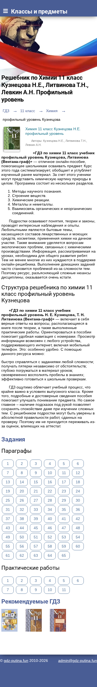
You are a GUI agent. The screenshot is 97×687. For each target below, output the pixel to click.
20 (22, 491)
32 (22, 509)
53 (64, 537)
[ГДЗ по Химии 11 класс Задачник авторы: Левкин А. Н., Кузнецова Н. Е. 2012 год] (9, 630)
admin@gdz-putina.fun (77, 660)
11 (64, 473)
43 (8, 528)
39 (36, 519)
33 (36, 509)
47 (64, 528)
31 (8, 509)
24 (78, 491)
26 (22, 500)
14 (22, 482)
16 (50, 482)
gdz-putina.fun (16, 660)
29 (64, 500)
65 (64, 555)
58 (50, 546)
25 (8, 500)
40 (50, 519)
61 (8, 555)
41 (64, 519)
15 (36, 482)
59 (64, 546)
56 (22, 546)
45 (36, 528)
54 (78, 537)
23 (64, 491)
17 (64, 482)
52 (50, 537)
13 (8, 482)
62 (22, 555)
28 (50, 500)
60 (78, 546)
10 (50, 473)
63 (36, 555)
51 (36, 537)
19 (8, 491)
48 (78, 528)
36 (78, 509)
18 (78, 482)
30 (78, 500)
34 (50, 509)
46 (50, 528)
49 (8, 537)
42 (78, 519)
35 (64, 509)
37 (8, 519)
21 (36, 491)
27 (36, 500)
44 (22, 528)
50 (22, 537)
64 (50, 555)
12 (78, 473)
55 (8, 546)
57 (36, 546)
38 (22, 519)
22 (50, 491)
